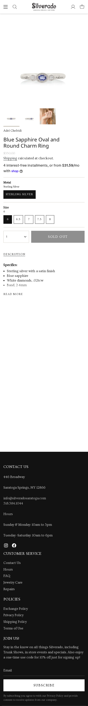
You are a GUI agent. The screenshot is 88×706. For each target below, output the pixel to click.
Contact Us (12, 563)
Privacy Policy (13, 615)
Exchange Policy (15, 609)
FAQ (6, 576)
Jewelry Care (12, 582)
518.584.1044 (13, 503)
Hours (8, 514)
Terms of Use (13, 628)
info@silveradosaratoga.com (24, 498)
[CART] (82, 7)
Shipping (10, 158)
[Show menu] (5, 7)
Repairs (9, 589)
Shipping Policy (15, 622)
